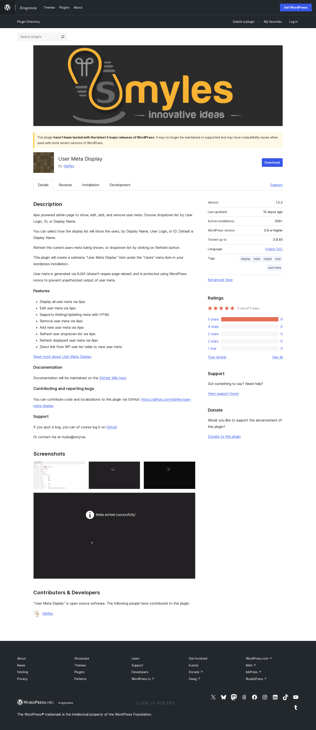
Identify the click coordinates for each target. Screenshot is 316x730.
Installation (90, 185)
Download (272, 162)
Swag (194, 679)
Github (111, 427)
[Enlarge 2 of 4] (134, 467)
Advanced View (220, 280)
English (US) (274, 249)
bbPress (253, 672)
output (268, 258)
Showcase (81, 658)
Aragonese (65, 702)
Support (276, 185)
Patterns (80, 679)
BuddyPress (256, 679)
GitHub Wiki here (112, 378)
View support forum (223, 393)
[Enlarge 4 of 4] (189, 498)
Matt (251, 665)
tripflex (69, 166)
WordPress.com (259, 658)
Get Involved (198, 658)
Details (43, 185)
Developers (140, 672)
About (21, 658)
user (278, 258)
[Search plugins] (62, 36)
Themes (80, 665)
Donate (196, 672)
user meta (274, 267)
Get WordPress (296, 7)
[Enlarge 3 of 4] (189, 467)
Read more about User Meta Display (62, 356)
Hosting (22, 672)
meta (257, 258)
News (21, 665)
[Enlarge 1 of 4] (79, 467)
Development (119, 185)
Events (193, 665)
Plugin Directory (28, 21)
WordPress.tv (143, 679)
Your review (217, 357)
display (245, 258)
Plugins (79, 672)
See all (277, 357)
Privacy (22, 679)
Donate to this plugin (224, 436)
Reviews (65, 185)
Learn (136, 658)
